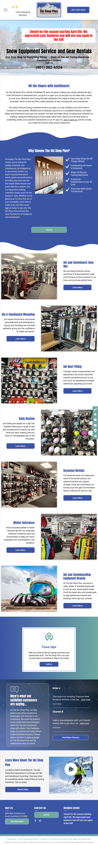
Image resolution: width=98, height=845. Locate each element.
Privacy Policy (11, 839)
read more (85, 699)
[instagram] (40, 821)
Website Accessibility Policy (82, 839)
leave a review (33, 737)
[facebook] (35, 821)
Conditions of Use (45, 839)
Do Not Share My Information (28, 839)
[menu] (5, 10)
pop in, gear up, (70, 120)
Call (7, 208)
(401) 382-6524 (49, 67)
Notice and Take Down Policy (62, 839)
